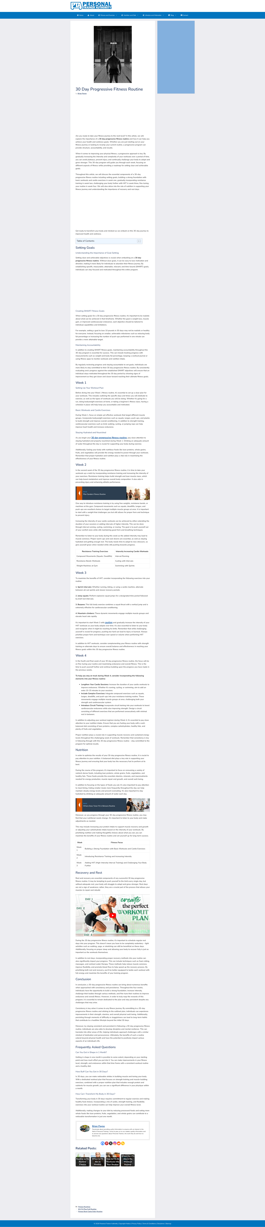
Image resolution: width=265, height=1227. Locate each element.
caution (109, 622)
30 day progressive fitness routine (109, 437)
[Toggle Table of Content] (138, 241)
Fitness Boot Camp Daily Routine (90, 1212)
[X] (111, 1143)
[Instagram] (115, 1143)
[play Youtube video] (113, 915)
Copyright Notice (124, 1224)
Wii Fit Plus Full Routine (87, 1209)
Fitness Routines (84, 1207)
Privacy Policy (136, 1224)
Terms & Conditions (149, 1224)
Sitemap (168, 1224)
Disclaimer (160, 1224)
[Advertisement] (157, 5)
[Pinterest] (106, 1143)
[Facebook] (102, 1143)
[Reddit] (119, 1143)
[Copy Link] (123, 1143)
